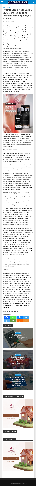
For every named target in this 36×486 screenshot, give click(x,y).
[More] (26, 320)
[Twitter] (7, 320)
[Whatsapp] (13, 317)
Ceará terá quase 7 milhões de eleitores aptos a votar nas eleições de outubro (18, 338)
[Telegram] (26, 317)
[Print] (20, 320)
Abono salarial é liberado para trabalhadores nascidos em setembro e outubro (18, 380)
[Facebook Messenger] (20, 317)
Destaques (6, 7)
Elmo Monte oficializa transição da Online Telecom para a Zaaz (18, 359)
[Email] (13, 320)
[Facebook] (7, 317)
